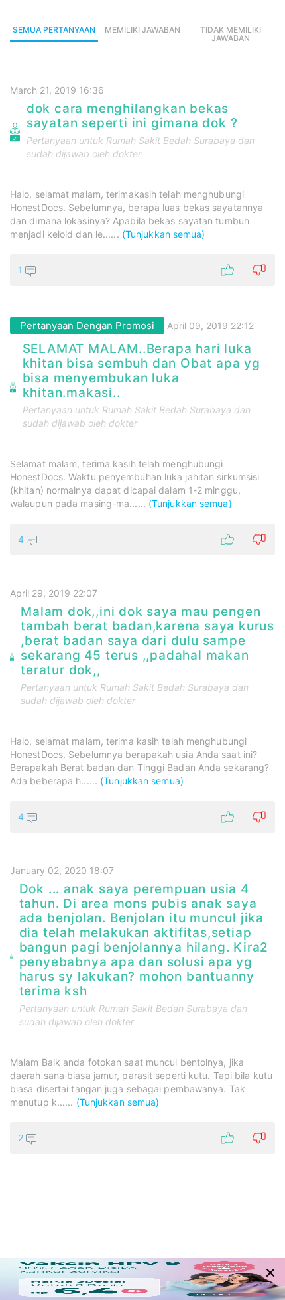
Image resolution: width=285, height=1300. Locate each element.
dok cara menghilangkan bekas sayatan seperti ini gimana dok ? (132, 116)
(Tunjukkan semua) (163, 234)
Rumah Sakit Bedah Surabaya (170, 140)
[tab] (54, 30)
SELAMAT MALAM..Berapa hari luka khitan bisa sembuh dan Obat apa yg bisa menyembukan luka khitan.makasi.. (141, 371)
